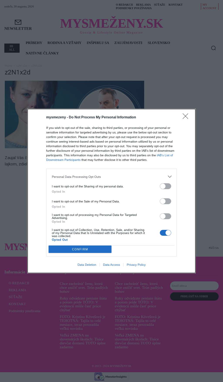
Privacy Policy (136, 264)
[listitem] (111, 176)
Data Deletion (87, 264)
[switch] (165, 186)
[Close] (187, 117)
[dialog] (111, 191)
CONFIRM (80, 249)
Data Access (111, 264)
